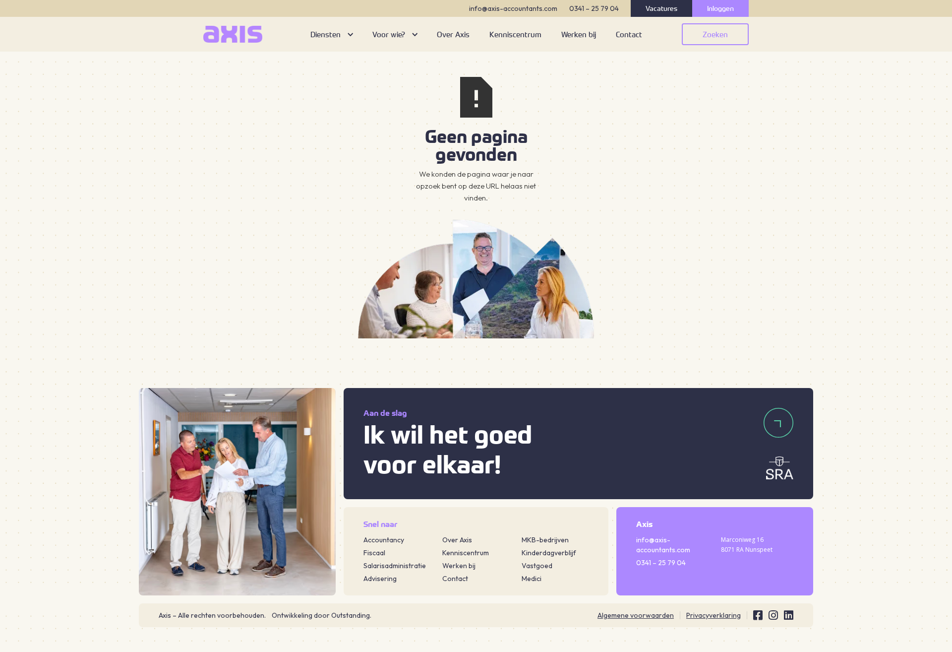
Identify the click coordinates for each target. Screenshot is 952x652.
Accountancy (383, 539)
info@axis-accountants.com (513, 8)
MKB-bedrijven (545, 539)
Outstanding (350, 615)
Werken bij (459, 565)
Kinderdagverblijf (549, 552)
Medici (531, 578)
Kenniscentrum (465, 552)
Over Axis (457, 539)
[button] (331, 34)
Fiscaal (374, 552)
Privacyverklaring (713, 615)
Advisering (380, 578)
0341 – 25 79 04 (594, 8)
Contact (455, 578)
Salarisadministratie (394, 565)
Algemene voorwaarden (635, 615)
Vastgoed (537, 565)
